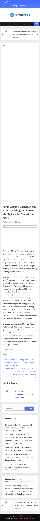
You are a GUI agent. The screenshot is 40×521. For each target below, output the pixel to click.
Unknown (9, 485)
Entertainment (24, 2)
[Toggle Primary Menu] (36, 24)
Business (13, 2)
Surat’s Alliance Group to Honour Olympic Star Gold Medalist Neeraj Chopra (24, 393)
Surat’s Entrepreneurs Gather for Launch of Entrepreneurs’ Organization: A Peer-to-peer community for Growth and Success (26, 32)
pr (6, 354)
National (34, 2)
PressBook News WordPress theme (24, 518)
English (5, 2)
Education (24, 6)
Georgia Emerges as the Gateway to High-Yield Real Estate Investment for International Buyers (19, 457)
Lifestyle (15, 6)
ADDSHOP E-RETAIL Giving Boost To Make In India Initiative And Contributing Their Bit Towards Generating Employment (26, 504)
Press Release (10, 349)
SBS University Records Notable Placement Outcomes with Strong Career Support (17, 467)
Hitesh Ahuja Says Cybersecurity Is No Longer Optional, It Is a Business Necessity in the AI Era (19, 428)
